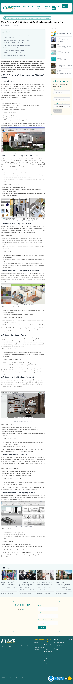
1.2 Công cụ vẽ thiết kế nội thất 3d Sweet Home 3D (16, 40)
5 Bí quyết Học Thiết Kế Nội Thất (63, 59)
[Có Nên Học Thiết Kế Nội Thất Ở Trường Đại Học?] (53, 39)
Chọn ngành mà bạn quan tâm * (61, 103)
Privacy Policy (18, 677)
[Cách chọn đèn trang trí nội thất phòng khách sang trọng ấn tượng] (53, 71)
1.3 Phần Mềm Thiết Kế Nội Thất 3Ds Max (13, 42)
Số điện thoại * (57, 96)
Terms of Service (25, 677)
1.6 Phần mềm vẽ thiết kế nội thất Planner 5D (14, 50)
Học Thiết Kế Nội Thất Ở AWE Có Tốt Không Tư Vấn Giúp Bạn (64, 66)
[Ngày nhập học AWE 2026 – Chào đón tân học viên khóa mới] (53, 33)
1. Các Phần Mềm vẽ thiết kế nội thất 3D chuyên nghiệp (16, 35)
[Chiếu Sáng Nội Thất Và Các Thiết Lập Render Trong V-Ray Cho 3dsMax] (53, 46)
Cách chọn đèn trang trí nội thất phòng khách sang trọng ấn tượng (63, 72)
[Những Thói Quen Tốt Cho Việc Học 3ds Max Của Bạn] (53, 52)
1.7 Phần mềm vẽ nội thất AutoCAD (12, 53)
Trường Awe (16, 6)
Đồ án (33, 7)
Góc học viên (48, 644)
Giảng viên (38, 7)
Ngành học (26, 6)
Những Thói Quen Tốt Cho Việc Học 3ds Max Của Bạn (64, 53)
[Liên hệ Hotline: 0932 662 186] (70, 678)
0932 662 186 (59, 645)
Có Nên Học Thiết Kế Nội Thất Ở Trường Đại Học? (63, 40)
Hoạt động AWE (38, 645)
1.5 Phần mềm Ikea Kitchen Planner (12, 48)
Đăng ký (57, 111)
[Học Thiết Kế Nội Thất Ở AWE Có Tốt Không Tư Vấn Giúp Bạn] (53, 65)
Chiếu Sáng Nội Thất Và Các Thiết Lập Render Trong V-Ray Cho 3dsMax (63, 47)
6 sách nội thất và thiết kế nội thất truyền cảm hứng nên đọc (45, 583)
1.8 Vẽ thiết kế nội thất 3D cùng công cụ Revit (14, 55)
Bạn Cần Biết (10, 18)
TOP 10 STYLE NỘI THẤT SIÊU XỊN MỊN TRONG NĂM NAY (8, 583)
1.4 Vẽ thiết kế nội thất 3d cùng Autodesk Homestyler (16, 45)
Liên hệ (36, 642)
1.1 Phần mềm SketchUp (9, 37)
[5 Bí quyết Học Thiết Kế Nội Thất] (53, 59)
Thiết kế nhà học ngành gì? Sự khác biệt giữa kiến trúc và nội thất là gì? (64, 583)
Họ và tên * (56, 89)
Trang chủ (5, 18)
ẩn (11, 32)
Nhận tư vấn (56, 6)
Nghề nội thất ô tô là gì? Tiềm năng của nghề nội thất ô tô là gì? (26, 583)
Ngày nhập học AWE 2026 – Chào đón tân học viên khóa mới (63, 34)
